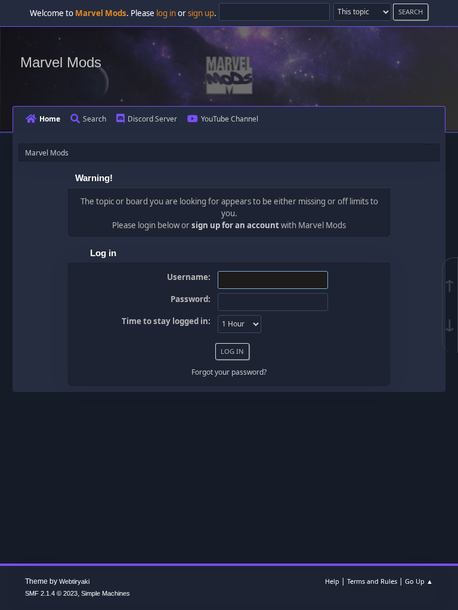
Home (49, 119)
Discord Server (152, 119)
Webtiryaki (74, 581)
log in (166, 13)
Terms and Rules (372, 581)
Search (94, 119)
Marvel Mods (60, 62)
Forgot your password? (229, 372)
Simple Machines (105, 593)
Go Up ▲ (419, 581)
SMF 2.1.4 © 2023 (51, 593)
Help (332, 581)
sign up (201, 13)
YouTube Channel (229, 119)
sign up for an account (235, 225)
